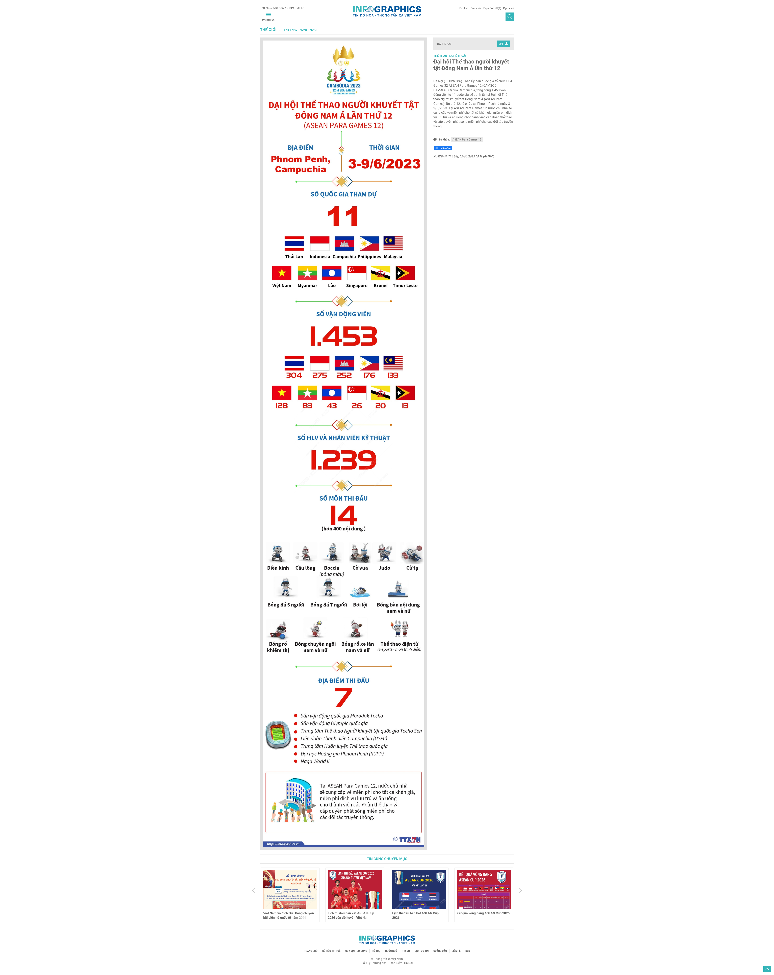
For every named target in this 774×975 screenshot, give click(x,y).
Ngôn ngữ (391, 951)
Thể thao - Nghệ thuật (300, 29)
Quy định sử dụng (356, 951)
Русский (508, 8)
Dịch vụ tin (422, 951)
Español (488, 8)
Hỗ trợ (376, 951)
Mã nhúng (445, 148)
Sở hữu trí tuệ (331, 951)
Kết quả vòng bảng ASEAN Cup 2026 (418, 913)
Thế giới (268, 29)
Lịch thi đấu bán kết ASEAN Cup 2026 (351, 915)
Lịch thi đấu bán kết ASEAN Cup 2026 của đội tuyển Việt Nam (286, 915)
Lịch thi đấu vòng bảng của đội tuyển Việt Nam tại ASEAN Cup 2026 (483, 915)
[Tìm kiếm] (510, 16)
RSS (467, 951)
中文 (498, 8)
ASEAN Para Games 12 (467, 139)
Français (475, 8)
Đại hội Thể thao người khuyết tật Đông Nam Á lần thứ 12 (471, 65)
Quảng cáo (440, 951)
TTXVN (406, 951)
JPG (501, 44)
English (463, 8)
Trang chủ (310, 951)
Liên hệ (456, 951)
